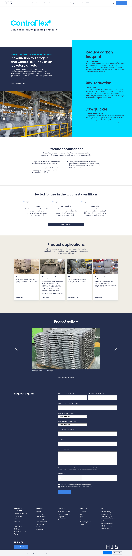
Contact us (121, 3)
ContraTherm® (41, 522)
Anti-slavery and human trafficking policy (108, 519)
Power (16, 534)
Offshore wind (19, 526)
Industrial (17, 521)
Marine (16, 524)
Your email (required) (66, 429)
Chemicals (18, 516)
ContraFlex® (23, 54)
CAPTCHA (61, 473)
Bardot (38, 512)
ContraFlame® (41, 517)
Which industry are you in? (68, 421)
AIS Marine (39, 529)
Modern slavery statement (107, 527)
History (82, 514)
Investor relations (64, 514)
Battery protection (20, 514)
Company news (85, 522)
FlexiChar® (39, 527)
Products (52, 3)
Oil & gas (17, 529)
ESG (81, 519)
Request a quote (66, 224)
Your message (63, 450)
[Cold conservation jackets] (66, 348)
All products (14, 54)
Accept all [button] (108, 553)
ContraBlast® (40, 514)
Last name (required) (96, 393)
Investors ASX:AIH (84, 3)
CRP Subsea (40, 524)
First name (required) (66, 393)
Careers (82, 524)
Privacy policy (106, 512)
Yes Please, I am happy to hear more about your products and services (76, 484)
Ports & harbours (20, 531)
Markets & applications (39, 3)
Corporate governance (62, 518)
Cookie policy (106, 514)
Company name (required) (69, 403)
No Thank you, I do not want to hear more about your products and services (76, 486)
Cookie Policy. (56, 553)
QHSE (81, 517)
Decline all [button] (117, 552)
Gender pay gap (107, 523)
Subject (61, 440)
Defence (17, 519)
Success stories (63, 3)
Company (73, 3)
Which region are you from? (69, 413)
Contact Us (21, 547)
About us (83, 512)
